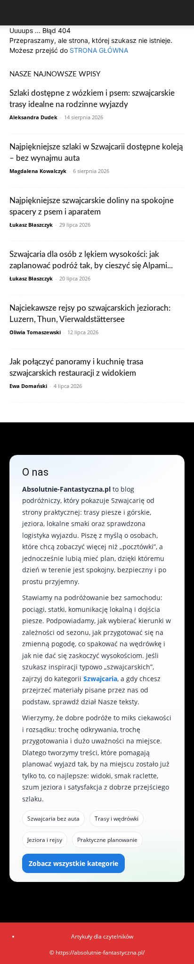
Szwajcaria (100, 678)
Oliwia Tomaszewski (35, 332)
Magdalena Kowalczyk (37, 170)
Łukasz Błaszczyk (31, 224)
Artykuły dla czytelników (102, 936)
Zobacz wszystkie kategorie (73, 863)
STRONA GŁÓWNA (99, 50)
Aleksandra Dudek (33, 117)
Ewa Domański (28, 385)
